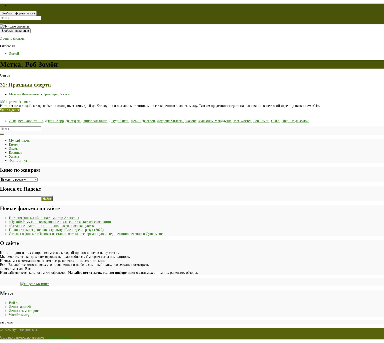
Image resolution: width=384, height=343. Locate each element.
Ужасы (65, 94)
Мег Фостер (242, 121)
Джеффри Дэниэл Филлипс (86, 121)
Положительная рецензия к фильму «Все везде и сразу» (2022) (56, 230)
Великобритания (30, 121)
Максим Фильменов (24, 94)
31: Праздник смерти (25, 85)
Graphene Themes (58, 337)
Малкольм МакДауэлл (215, 121)
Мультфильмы (19, 140)
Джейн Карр (54, 121)
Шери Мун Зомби (295, 121)
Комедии (15, 144)
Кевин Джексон (143, 121)
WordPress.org (19, 315)
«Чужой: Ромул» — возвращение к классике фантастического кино (60, 222)
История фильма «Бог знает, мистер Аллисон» (44, 218)
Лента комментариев (24, 311)
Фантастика (18, 160)
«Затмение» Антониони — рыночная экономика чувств (51, 226)
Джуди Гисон (119, 121)
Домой (14, 53)
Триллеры (50, 94)
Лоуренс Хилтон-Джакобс (176, 121)
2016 (12, 121)
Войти (14, 303)
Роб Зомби (261, 121)
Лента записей (20, 307)
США (275, 121)
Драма (13, 148)
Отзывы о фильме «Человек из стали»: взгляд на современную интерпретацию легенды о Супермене (86, 234)
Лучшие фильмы (12, 38)
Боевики (15, 152)
